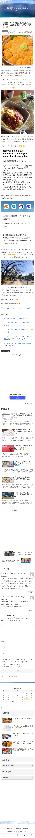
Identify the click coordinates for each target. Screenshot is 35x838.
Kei (7, 332)
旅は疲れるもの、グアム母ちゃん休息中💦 (17, 343)
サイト (3, 653)
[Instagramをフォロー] (17, 397)
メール (4, 647)
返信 (31, 592)
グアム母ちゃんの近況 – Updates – (14, 318)
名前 (3, 641)
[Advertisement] (17, 373)
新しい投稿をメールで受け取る (12, 666)
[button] (31, 453)
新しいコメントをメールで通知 (12, 664)
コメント (4, 623)
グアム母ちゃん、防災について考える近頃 (17, 322)
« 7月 (3, 707)
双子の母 (7, 597)
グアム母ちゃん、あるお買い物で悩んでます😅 (18, 329)
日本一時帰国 (6, 351)
